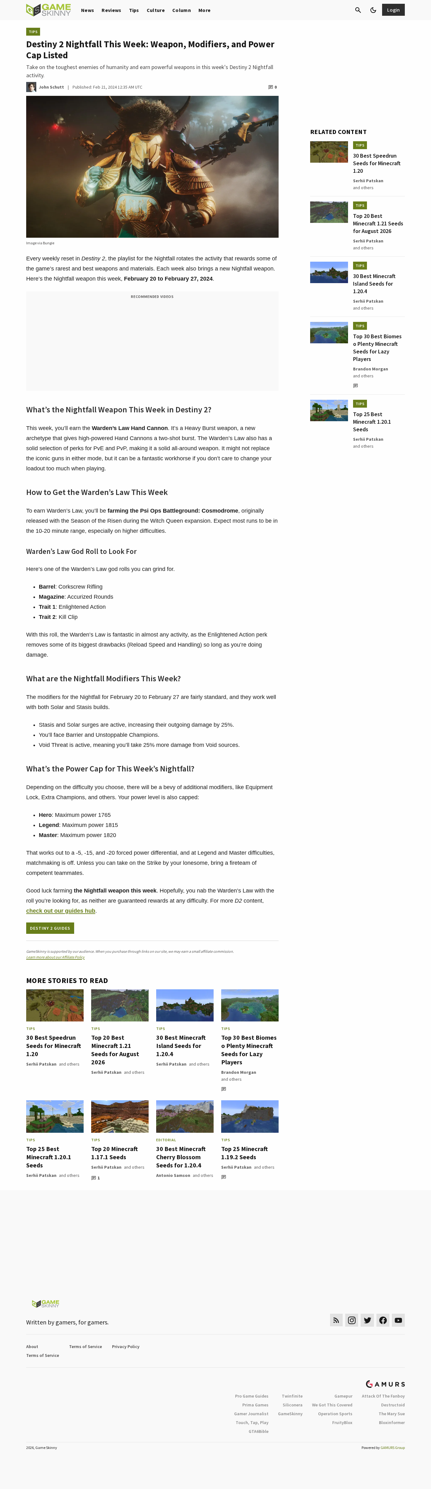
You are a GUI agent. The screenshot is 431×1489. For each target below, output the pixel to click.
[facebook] (382, 1320)
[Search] (358, 10)
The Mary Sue (392, 1413)
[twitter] (367, 1320)
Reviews (111, 10)
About (32, 1346)
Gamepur (343, 1396)
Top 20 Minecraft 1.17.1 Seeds (114, 1153)
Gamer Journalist (251, 1413)
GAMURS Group (393, 1447)
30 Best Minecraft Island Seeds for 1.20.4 (181, 1045)
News (87, 10)
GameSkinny (290, 1413)
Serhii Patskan (41, 1064)
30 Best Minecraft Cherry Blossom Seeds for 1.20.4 (181, 1157)
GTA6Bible (259, 1431)
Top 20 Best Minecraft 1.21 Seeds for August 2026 (115, 1049)
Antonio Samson (173, 1175)
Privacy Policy (125, 1346)
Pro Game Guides (252, 1396)
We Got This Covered (332, 1405)
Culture (156, 10)
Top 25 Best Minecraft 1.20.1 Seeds (48, 1157)
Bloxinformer (392, 1422)
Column (181, 10)
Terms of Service (85, 1346)
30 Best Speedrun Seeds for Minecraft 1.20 (53, 1045)
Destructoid (393, 1405)
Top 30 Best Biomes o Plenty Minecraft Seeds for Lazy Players (249, 1049)
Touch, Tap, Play (252, 1422)
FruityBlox (342, 1422)
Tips (134, 10)
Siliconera (293, 1405)
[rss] (336, 1320)
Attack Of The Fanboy (383, 1396)
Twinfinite (292, 1396)
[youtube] (398, 1320)
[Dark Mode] (373, 10)
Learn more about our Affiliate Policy (55, 957)
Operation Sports (335, 1413)
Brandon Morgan (238, 1072)
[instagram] (351, 1320)
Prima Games (255, 1405)
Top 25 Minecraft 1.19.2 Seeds (244, 1153)
